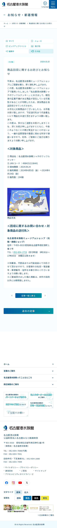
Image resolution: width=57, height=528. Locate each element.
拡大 (26, 492)
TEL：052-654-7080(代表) (15, 450)
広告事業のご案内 (46, 515)
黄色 (45, 498)
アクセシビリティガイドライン (18, 474)
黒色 (36, 498)
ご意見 (24, 470)
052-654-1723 (20, 252)
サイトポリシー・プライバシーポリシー (21, 467)
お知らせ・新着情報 (19, 23)
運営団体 (9, 470)
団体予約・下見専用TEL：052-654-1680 (22, 458)
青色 (27, 498)
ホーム (6, 23)
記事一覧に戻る (28, 295)
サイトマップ (40, 470)
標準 (18, 492)
